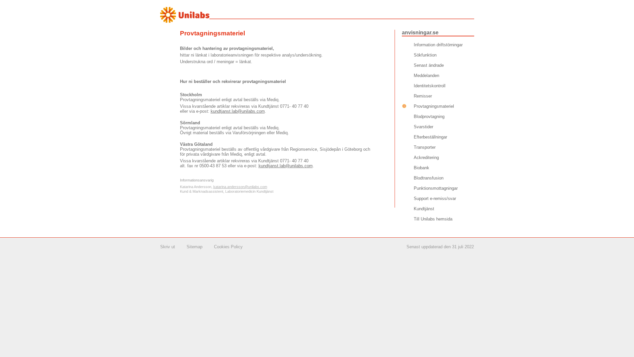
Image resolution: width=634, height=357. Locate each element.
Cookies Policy (228, 246)
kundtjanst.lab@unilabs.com (238, 111)
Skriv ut (167, 246)
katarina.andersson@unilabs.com (240, 187)
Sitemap (194, 246)
